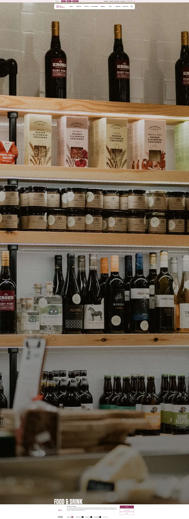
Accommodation (94, 6)
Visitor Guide (116, 1)
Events (110, 6)
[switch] (82, 517)
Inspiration (118, 6)
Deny (127, 513)
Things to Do (78, 6)
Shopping (103, 6)
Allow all (126, 506)
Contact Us (111, 1)
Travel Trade (122, 1)
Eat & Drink (86, 6)
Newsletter (106, 1)
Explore (71, 6)
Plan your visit (125, 6)
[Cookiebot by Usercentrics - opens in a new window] (60, 517)
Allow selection (127, 510)
